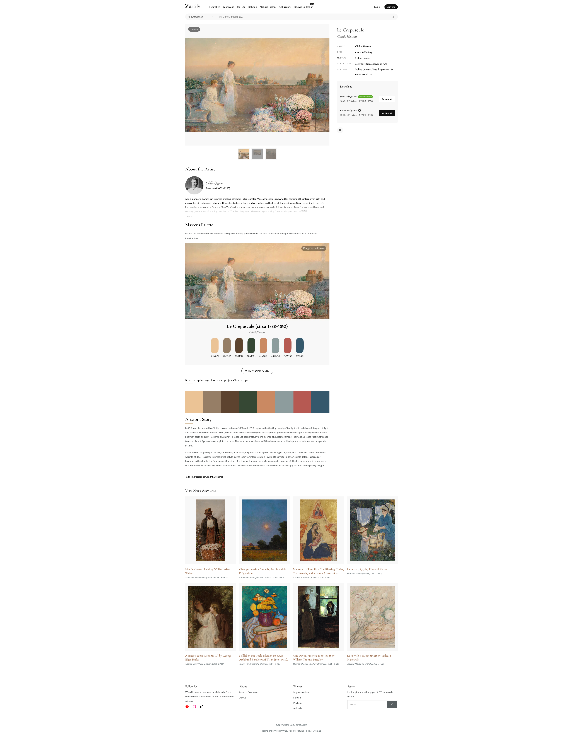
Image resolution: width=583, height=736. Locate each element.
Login (377, 6)
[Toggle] (189, 216)
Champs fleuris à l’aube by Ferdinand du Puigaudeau (262, 571)
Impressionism (198, 476)
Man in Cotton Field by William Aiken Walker (208, 571)
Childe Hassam (214, 183)
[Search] (393, 17)
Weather (218, 476)
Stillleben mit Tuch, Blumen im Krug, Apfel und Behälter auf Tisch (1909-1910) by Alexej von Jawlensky (263, 658)
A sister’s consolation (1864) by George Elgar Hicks (208, 657)
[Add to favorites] (340, 130)
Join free (391, 7)
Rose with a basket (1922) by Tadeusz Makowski (369, 657)
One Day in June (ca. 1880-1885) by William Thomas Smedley (313, 657)
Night (210, 476)
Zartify (192, 7)
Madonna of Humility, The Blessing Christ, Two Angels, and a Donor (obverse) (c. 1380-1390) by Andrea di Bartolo (318, 571)
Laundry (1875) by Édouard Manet (367, 569)
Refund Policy (304, 730)
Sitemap (317, 730)
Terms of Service (270, 730)
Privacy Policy (287, 730)
